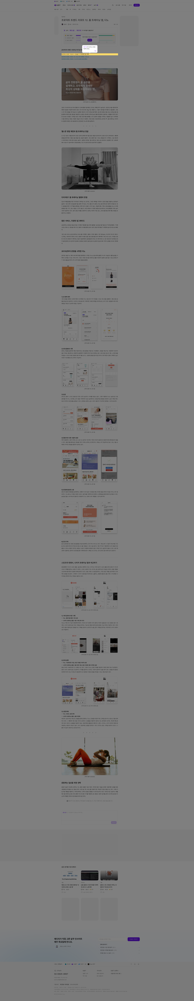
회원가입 (85, 47)
